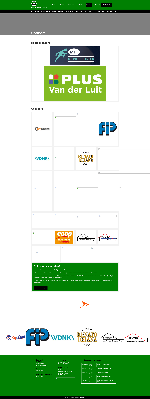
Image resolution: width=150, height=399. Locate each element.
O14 (77, 11)
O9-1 (103, 11)
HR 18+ (48, 11)
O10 (99, 11)
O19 (69, 11)
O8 (115, 11)
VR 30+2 (60, 11)
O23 (66, 11)
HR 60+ (37, 11)
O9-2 (107, 11)
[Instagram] (117, 5)
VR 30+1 (54, 11)
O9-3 (111, 11)
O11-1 (89, 11)
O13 (81, 11)
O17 (73, 11)
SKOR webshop (75, 315)
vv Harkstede (39, 7)
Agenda (54, 4)
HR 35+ (43, 11)
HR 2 (31, 11)
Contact (97, 4)
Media (80, 4)
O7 (119, 11)
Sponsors (89, 4)
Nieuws (62, 4)
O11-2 (94, 11)
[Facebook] (114, 5)
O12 (85, 11)
